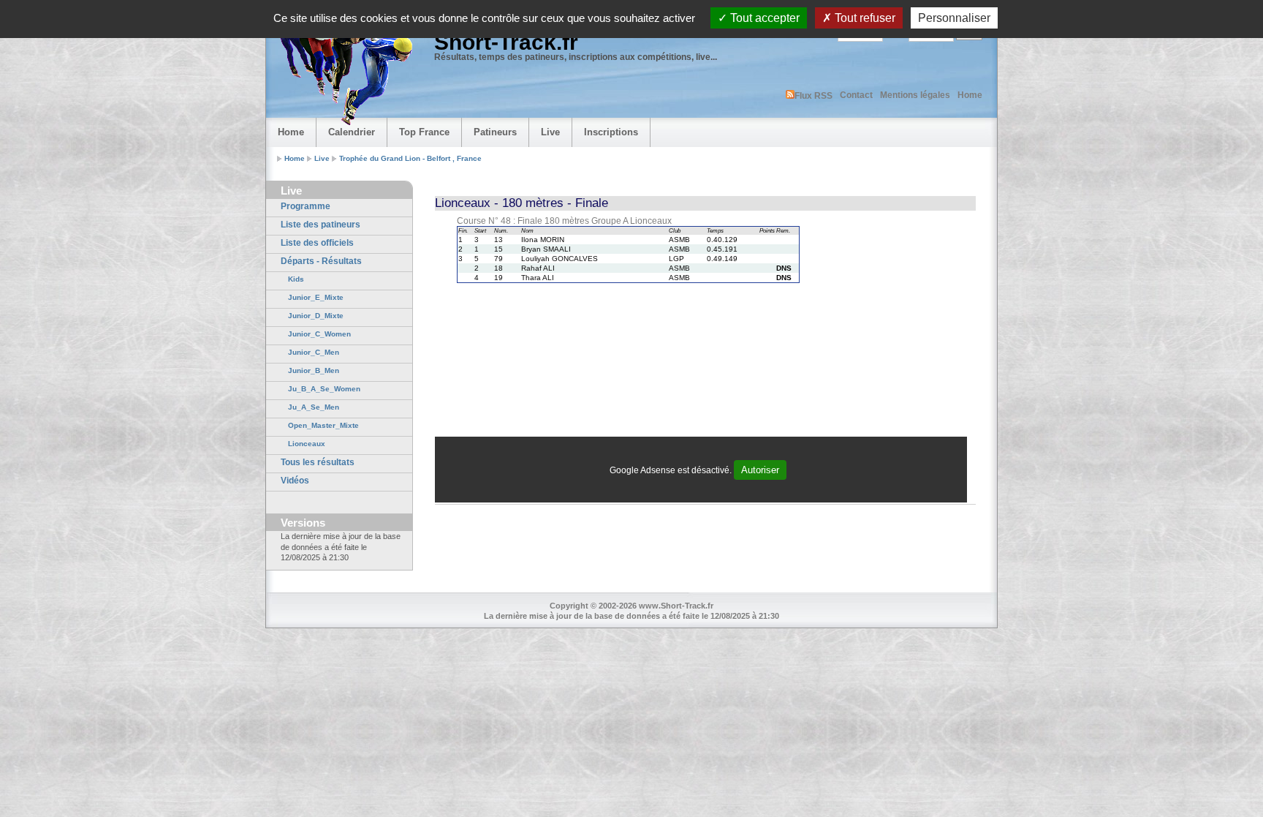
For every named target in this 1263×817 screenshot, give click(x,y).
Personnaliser (954, 18)
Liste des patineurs (320, 224)
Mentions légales (915, 95)
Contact (856, 95)
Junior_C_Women (319, 334)
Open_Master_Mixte (323, 425)
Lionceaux (306, 444)
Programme (305, 206)
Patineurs (495, 132)
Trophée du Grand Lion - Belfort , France (410, 158)
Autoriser (760, 469)
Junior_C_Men (313, 352)
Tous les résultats (317, 462)
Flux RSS (813, 96)
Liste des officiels (317, 243)
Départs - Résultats (321, 261)
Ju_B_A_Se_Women (324, 389)
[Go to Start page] (342, 70)
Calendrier (351, 132)
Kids (296, 279)
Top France (424, 132)
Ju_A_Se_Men (313, 407)
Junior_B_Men (313, 370)
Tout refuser (863, 18)
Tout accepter (763, 18)
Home (969, 95)
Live (550, 132)
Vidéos (295, 480)
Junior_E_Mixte (316, 297)
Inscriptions (611, 132)
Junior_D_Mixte (316, 316)
